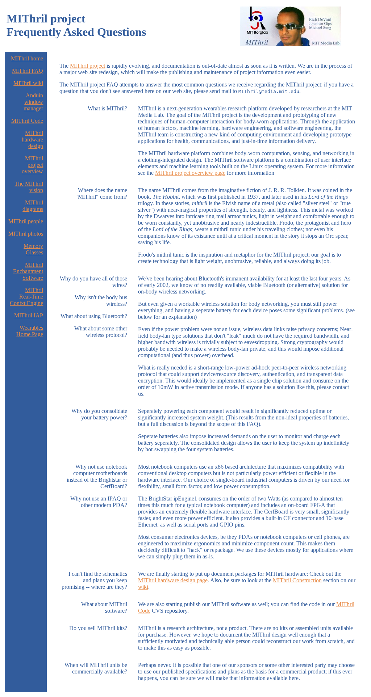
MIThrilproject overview (32, 164)
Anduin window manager (33, 101)
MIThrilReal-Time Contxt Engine (26, 296)
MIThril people (25, 221)
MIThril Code (27, 121)
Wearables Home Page (29, 331)
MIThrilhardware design (32, 139)
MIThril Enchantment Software (28, 271)
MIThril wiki (28, 83)
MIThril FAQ (27, 71)
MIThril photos (25, 234)
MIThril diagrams (32, 205)
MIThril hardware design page (173, 580)
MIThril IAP (28, 315)
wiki (143, 587)
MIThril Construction (297, 580)
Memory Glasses (33, 249)
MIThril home (27, 58)
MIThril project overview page (190, 173)
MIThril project (87, 66)
